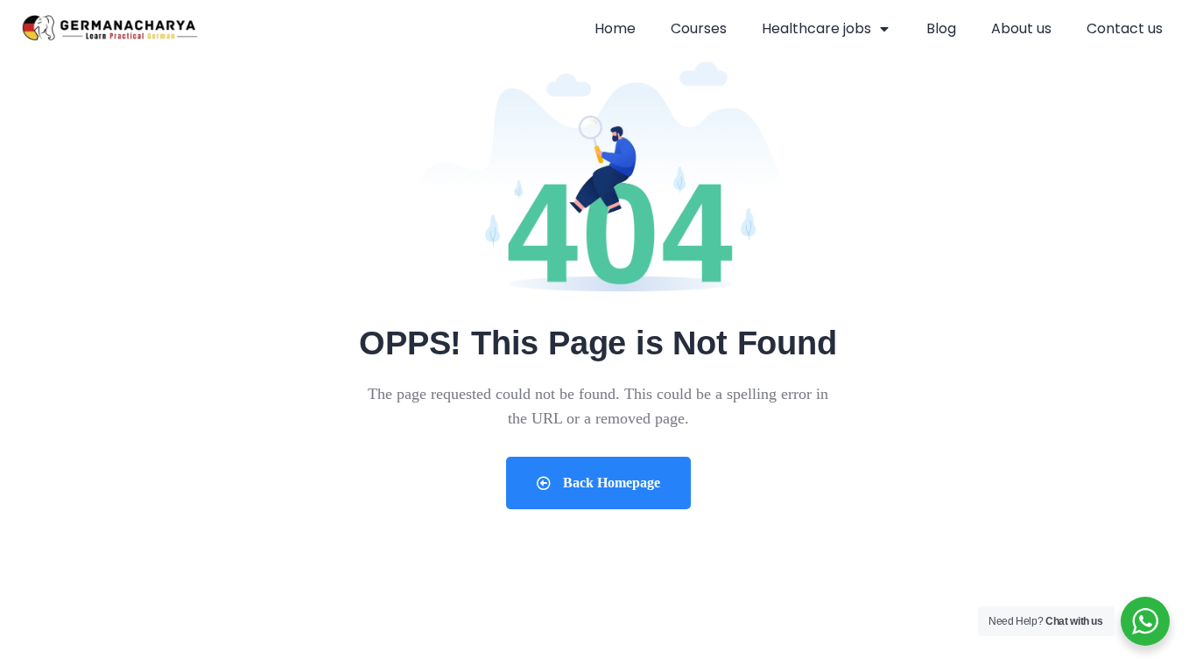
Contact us (1125, 28)
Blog (941, 28)
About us (1021, 28)
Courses (699, 28)
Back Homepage (609, 482)
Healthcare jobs (816, 28)
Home (615, 28)
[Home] (110, 29)
